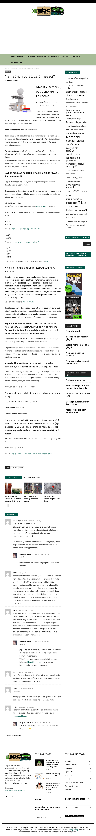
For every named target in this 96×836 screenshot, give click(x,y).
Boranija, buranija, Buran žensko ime (77, 403)
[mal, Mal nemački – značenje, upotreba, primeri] (33, 488)
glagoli (83, 92)
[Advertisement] (48, 36)
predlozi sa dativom (73, 181)
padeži (75, 170)
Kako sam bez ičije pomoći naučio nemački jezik (32, 454)
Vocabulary (48, 1)
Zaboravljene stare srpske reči (78, 394)
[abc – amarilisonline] (48, 11)
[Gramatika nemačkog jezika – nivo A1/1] (39, 776)
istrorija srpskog (71, 106)
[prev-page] (6, 505)
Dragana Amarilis (12, 80)
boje (68, 78)
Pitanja (81, 170)
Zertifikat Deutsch (71, 218)
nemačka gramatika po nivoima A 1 (26, 229)
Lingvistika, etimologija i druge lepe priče (77, 374)
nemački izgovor (73, 144)
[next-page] (9, 505)
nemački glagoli (75, 140)
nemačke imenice (75, 133)
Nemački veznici (73, 331)
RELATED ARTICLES (13, 478)
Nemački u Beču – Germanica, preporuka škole (52, 498)
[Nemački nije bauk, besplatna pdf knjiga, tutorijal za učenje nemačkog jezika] (39, 762)
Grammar (38, 1)
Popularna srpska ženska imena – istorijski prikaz (78, 386)
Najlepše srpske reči (75, 380)
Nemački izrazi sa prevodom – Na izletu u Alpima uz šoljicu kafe (13, 498)
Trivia (82, 202)
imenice (85, 102)
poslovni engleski (74, 177)
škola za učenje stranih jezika (76, 226)
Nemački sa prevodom (73, 158)
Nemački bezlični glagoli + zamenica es (78, 362)
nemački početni (72, 149)
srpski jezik (71, 203)
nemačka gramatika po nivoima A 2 (26, 242)
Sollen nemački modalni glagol (77, 338)
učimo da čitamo (72, 207)
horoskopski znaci (73, 102)
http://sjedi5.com (20, 716)
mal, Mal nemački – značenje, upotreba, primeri (31, 498)
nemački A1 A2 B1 (72, 326)
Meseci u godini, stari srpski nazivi (76, 411)
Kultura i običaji (58, 1)
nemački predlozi (73, 154)
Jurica (15, 707)
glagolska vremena (76, 95)
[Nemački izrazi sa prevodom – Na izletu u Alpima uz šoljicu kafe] (13, 488)
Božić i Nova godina (79, 78)
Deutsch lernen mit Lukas (74, 86)
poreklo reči (70, 174)
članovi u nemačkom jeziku (77, 221)
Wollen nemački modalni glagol (77, 346)
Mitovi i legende (76, 122)
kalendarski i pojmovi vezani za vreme (75, 112)
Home (22, 1)
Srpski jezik (68, 1)
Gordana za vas (73, 99)
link (46, 261)
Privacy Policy (87, 1)
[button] (88, 57)
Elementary (72, 92)
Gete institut (41, 206)
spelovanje (70, 195)
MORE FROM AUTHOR (32, 478)
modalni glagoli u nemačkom (76, 126)
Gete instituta (28, 302)
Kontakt (76, 1)
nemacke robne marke (75, 130)
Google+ (38, 799)
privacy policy (72, 830)
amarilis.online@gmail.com (15, 790)
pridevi (68, 191)
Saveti (21, 467)
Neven (68, 170)
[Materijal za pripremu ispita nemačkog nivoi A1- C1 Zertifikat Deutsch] (39, 785)
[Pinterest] (10, 1)
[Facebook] (6, 1)
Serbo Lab (85, 191)
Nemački (28, 1)
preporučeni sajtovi (73, 186)
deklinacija (70, 82)
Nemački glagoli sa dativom (75, 354)
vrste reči (83, 214)
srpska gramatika (74, 199)
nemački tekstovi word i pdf (75, 165)
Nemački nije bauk (34, 662)
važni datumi (72, 214)
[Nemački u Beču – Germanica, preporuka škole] (52, 488)
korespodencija (73, 118)
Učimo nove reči (76, 210)
